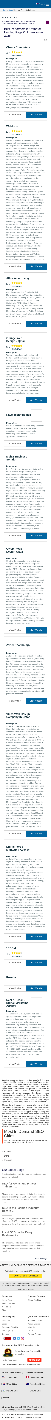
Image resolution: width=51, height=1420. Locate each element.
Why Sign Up (7, 1330)
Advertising (32, 1327)
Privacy (19, 1417)
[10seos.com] (9, 4)
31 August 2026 (10, 18)
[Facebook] (14, 1338)
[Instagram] (22, 1338)
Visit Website (36, 114)
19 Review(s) (17, 55)
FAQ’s (30, 1330)
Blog (4, 1310)
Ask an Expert (34, 1324)
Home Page (7, 1300)
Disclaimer (28, 1417)
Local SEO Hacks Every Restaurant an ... (17, 1234)
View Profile (15, 114)
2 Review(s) (17, 956)
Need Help (6, 1307)
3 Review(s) (17, 286)
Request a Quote (35, 1320)
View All (8, 1160)
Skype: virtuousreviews (25, 1289)
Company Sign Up (10, 1327)
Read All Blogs (41, 1258)
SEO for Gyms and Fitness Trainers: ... (19, 1185)
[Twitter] (18, 1338)
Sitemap (37, 1417)
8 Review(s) (17, 134)
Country (5, 1334)
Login (4, 1324)
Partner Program (35, 1334)
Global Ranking (34, 1300)
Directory (6, 1320)
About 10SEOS (8, 1303)
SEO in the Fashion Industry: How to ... (21, 1209)
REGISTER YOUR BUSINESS (25, 1276)
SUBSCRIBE (34, 1360)
